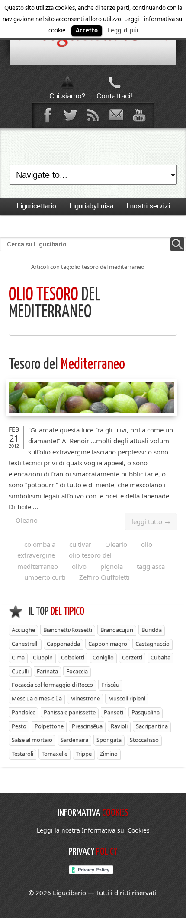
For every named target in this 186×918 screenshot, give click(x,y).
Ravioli (119, 726)
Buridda (151, 630)
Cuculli (20, 671)
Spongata (109, 740)
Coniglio (103, 657)
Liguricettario (36, 206)
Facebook (47, 115)
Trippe (84, 753)
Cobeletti (72, 657)
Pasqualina (145, 712)
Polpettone (49, 726)
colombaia (39, 544)
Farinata (47, 671)
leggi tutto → (150, 521)
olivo (79, 566)
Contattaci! (114, 95)
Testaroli (22, 753)
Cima (18, 657)
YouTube (138, 115)
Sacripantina (152, 726)
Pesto (19, 726)
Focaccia (77, 671)
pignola (111, 566)
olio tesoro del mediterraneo (64, 561)
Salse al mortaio (32, 740)
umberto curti (44, 577)
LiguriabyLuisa (91, 206)
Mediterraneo (67, 364)
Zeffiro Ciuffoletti (104, 577)
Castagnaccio (152, 643)
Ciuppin (43, 657)
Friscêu (110, 684)
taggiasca (151, 566)
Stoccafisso (144, 740)
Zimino (109, 753)
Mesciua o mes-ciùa (37, 698)
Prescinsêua (87, 726)
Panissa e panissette (70, 712)
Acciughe (23, 630)
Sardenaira (74, 740)
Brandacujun (116, 630)
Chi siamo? (67, 95)
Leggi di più (123, 30)
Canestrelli (25, 643)
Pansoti (113, 712)
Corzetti (132, 657)
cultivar (80, 544)
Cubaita (160, 657)
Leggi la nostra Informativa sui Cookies (93, 830)
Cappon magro (107, 643)
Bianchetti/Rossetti (67, 630)
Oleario (27, 520)
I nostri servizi (148, 206)
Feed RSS (93, 115)
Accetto (87, 30)
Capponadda (63, 643)
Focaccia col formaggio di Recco (52, 684)
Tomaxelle (54, 753)
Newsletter (116, 115)
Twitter (70, 115)
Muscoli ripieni (126, 698)
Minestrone (85, 698)
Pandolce (23, 712)
